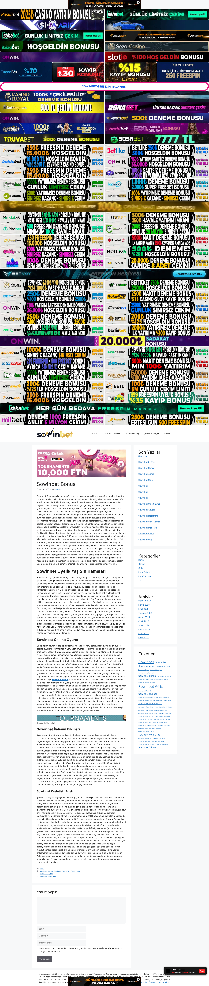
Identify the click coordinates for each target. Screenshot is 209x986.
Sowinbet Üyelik (46, 874)
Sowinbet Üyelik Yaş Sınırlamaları (67, 871)
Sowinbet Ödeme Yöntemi (146, 744)
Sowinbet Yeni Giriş (159, 738)
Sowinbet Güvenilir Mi (150, 703)
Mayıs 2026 (144, 605)
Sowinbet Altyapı (146, 510)
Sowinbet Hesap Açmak (145, 710)
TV (139, 580)
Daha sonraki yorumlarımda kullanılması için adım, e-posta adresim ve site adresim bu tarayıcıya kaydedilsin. (81, 950)
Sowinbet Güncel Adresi (145, 697)
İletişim (167, 434)
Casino (141, 564)
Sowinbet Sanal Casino (160, 722)
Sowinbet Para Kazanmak (162, 716)
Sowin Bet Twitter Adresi (146, 731)
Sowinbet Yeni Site (144, 741)
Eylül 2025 (143, 609)
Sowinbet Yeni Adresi (144, 738)
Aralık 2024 (143, 625)
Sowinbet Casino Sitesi (161, 679)
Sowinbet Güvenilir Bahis (163, 700)
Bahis (42, 869)
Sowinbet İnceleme (113, 434)
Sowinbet (96, 434)
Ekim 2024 (143, 633)
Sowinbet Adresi (146, 474)
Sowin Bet (143, 456)
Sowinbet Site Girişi (164, 725)
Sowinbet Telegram (155, 728)
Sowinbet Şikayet (151, 434)
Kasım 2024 (144, 629)
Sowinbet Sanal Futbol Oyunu (147, 725)
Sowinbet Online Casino (145, 716)
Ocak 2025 (143, 621)
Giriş (140, 568)
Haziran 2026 (145, 601)
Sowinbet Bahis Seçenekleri (146, 673)
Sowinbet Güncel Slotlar (161, 697)
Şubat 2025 (144, 617)
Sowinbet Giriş (132, 434)
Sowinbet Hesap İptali (161, 710)
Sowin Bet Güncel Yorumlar (146, 700)
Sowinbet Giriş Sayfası (149, 504)
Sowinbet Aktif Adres (163, 666)
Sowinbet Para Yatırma (145, 719)
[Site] (52, 150)
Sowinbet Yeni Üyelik (157, 741)
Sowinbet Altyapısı (156, 670)
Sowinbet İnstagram (148, 516)
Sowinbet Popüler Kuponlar (161, 719)
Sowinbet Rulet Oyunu (145, 722)
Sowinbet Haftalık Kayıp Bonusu (148, 707)
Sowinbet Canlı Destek (149, 522)
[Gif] (104, 206)
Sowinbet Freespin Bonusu (146, 682)
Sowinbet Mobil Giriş (48, 876)
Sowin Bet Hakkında (165, 707)
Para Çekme (144, 572)
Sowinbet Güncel (146, 468)
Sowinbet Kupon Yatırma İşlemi (147, 713)
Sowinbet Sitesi (143, 728)
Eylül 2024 (143, 637)
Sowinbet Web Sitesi (149, 734)
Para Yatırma (144, 576)
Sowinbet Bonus (46, 871)
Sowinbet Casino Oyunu (145, 679)
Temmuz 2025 (145, 613)
